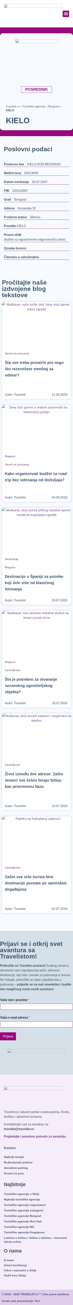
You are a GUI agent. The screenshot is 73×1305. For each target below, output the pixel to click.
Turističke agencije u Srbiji (21, 1193)
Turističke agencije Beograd (22, 1215)
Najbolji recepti (14, 1156)
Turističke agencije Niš (19, 1226)
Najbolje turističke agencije (22, 1199)
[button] (66, 14)
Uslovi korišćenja (15, 1265)
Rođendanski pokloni (18, 1162)
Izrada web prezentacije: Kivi (21, 1300)
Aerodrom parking (16, 1167)
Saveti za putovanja (17, 353)
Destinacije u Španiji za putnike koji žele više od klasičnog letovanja (34, 582)
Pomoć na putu (14, 1173)
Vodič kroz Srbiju (15, 1275)
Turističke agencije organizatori (25, 1204)
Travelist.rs (12, 106)
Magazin (10, 456)
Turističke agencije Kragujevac (24, 1232)
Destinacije (11, 559)
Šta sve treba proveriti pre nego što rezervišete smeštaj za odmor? (34, 368)
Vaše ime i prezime (14, 1000)
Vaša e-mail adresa (15, 1017)
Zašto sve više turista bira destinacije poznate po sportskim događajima (36, 883)
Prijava (8, 1036)
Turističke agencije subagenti (23, 1210)
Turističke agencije (33, 106)
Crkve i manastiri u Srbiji (20, 1270)
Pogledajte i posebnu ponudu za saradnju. (35, 1136)
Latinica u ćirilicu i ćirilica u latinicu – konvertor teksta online (35, 1239)
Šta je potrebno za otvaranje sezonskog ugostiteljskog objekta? (31, 685)
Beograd (53, 106)
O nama (9, 1260)
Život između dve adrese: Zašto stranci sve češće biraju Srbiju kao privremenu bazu (34, 780)
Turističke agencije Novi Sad (23, 1221)
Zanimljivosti (12, 670)
